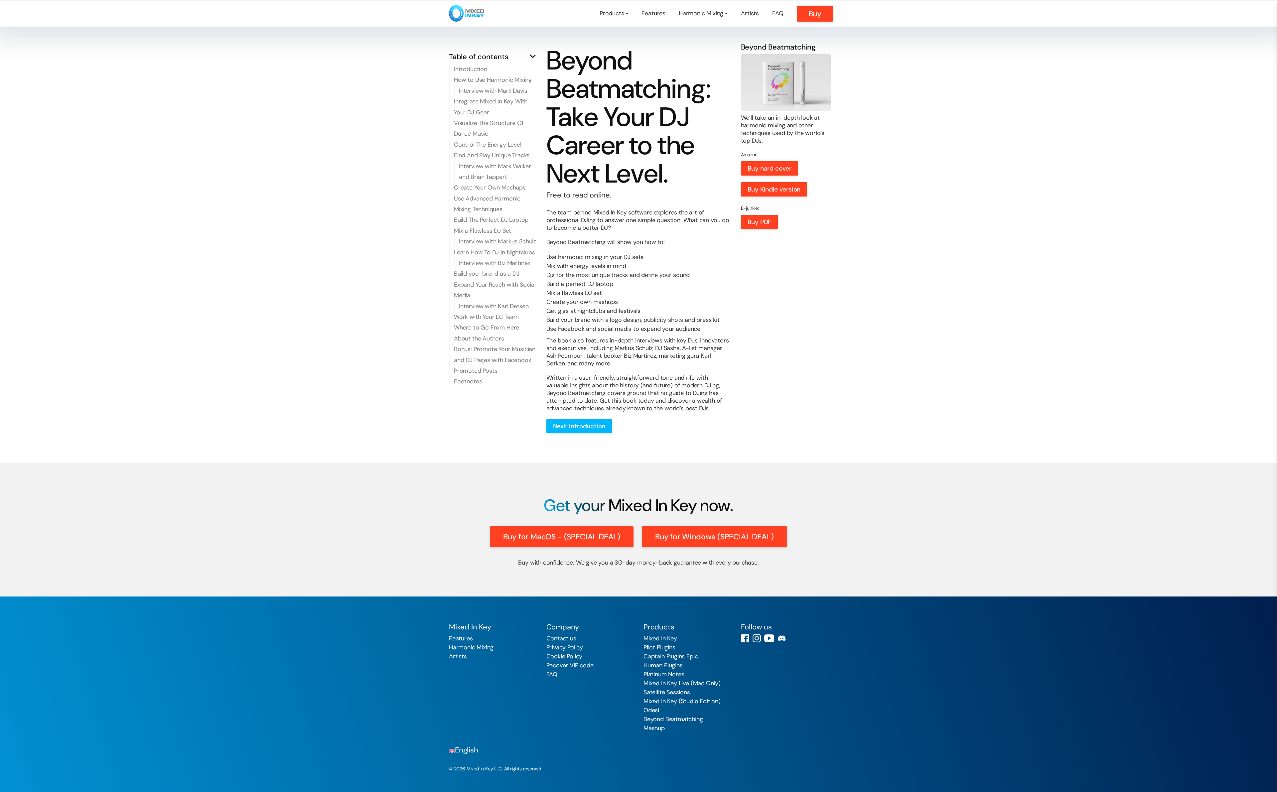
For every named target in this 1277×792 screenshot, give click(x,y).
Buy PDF (760, 222)
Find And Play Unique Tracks (491, 155)
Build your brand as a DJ (486, 274)
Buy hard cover (769, 168)
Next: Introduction (579, 426)
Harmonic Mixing (471, 647)
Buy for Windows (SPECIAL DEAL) (714, 537)
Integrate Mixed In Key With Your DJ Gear (490, 106)
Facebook (745, 638)
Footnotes (468, 381)
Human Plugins (663, 665)
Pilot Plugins (659, 647)
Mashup (654, 728)
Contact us (561, 638)
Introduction (470, 69)
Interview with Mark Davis (493, 91)
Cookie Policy (564, 656)
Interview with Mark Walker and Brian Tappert (495, 171)
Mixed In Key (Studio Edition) (682, 701)
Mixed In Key (660, 638)
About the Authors (479, 338)
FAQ (777, 13)
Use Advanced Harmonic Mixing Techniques (487, 204)
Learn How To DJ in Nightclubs (494, 252)
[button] (494, 57)
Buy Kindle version (774, 189)
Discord (782, 638)
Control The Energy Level (487, 145)
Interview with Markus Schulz (497, 241)
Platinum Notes (663, 674)
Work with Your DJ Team (486, 317)
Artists (750, 13)
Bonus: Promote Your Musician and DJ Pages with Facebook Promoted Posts (494, 360)
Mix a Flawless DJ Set (482, 231)
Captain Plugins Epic (670, 656)
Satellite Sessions (666, 692)
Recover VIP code (570, 665)
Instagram (757, 638)
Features (653, 13)
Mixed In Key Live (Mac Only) (682, 683)
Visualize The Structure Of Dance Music (488, 128)
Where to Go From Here (486, 327)
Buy (814, 14)
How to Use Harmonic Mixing (492, 80)
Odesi (651, 710)
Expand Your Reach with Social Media (495, 290)
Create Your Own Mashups (490, 188)
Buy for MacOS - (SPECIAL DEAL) (561, 537)
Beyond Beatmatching (673, 719)
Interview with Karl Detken (493, 306)
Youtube (769, 638)
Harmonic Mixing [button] (701, 13)
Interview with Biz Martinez (494, 263)
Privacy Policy (564, 647)
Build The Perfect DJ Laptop (491, 220)
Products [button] (612, 13)
